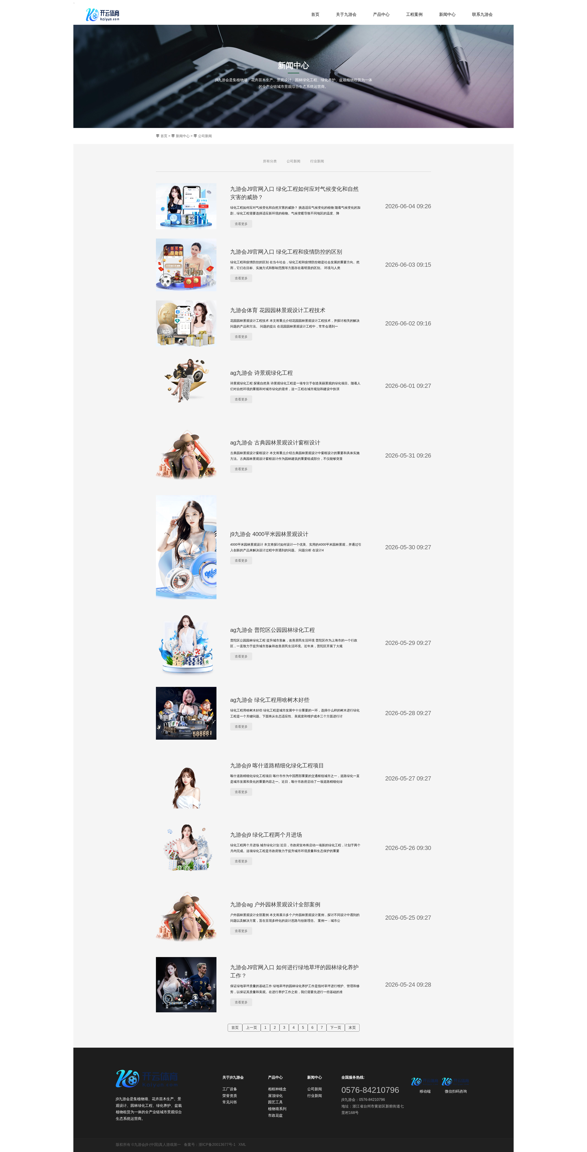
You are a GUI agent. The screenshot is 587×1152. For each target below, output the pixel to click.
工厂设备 (229, 1089)
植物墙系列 (277, 1109)
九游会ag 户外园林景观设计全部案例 (275, 904)
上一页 (251, 1028)
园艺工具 (275, 1102)
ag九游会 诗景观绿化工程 (261, 373)
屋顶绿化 (275, 1096)
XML (242, 1144)
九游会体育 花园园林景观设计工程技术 (277, 310)
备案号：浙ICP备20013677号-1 (209, 1144)
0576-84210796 (370, 1090)
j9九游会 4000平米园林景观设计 (269, 534)
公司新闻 (205, 136)
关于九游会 (346, 14)
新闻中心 (447, 14)
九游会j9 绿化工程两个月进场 (266, 835)
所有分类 (270, 161)
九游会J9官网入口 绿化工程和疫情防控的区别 (286, 252)
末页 (352, 1028)
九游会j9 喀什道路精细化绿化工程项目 (277, 765)
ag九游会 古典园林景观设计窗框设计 (275, 442)
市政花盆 (275, 1115)
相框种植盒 (277, 1089)
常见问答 (229, 1102)
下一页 (335, 1028)
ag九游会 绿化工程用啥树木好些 (269, 700)
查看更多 (241, 224)
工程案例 (414, 14)
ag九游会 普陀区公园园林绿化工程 (272, 630)
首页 (315, 14)
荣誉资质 (229, 1096)
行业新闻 (317, 161)
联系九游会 (482, 14)
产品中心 (381, 14)
